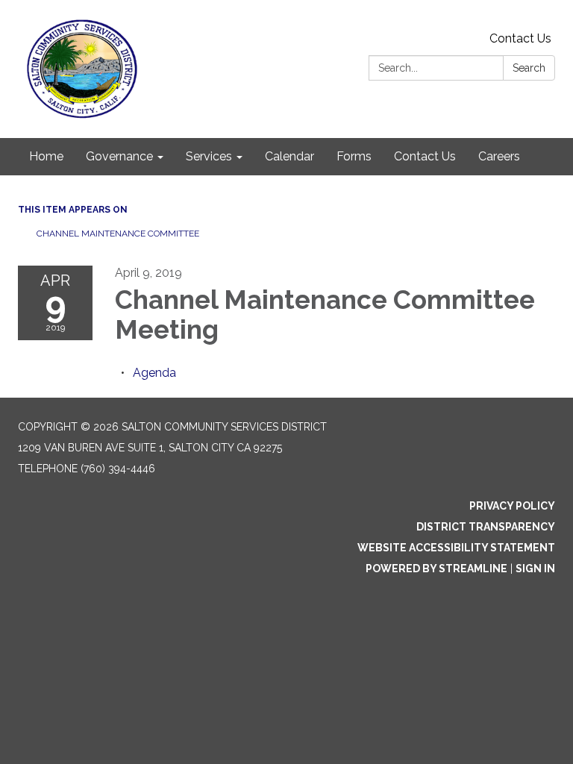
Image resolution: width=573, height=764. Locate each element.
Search (529, 68)
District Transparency (485, 527)
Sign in (535, 568)
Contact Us (520, 38)
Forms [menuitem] (354, 156)
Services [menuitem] (209, 156)
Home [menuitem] (46, 156)
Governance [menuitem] (119, 156)
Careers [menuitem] (499, 156)
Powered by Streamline (436, 568)
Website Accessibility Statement (456, 548)
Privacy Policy (512, 506)
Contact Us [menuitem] (425, 156)
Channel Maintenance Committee (118, 233)
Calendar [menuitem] (289, 156)
